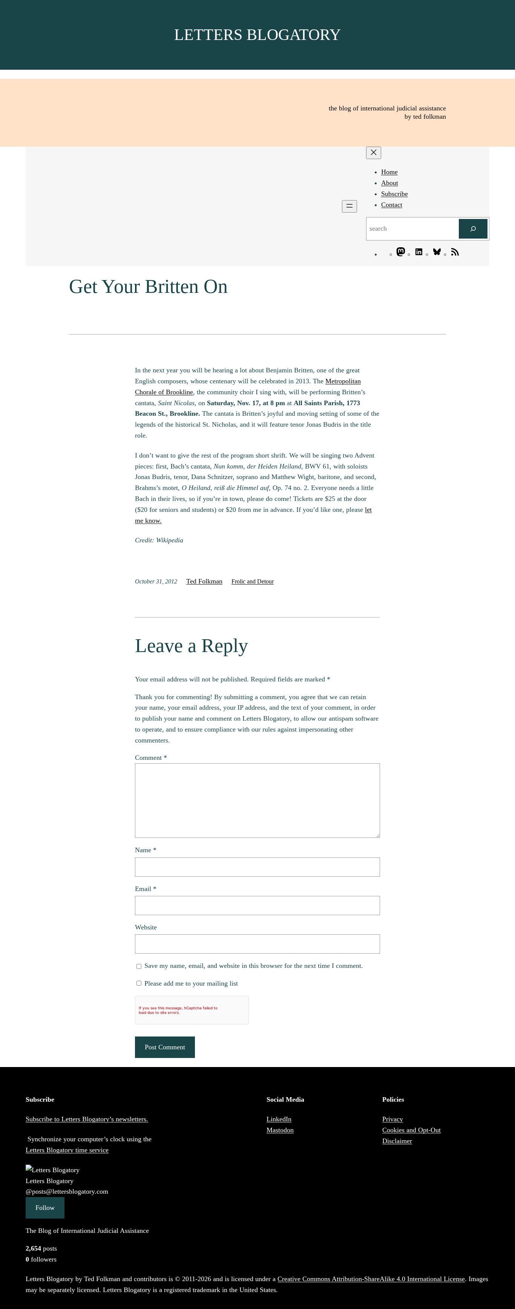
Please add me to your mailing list (190, 983)
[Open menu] (349, 206)
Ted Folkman (204, 581)
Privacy (392, 1119)
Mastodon (280, 1130)
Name (145, 850)
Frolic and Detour (252, 581)
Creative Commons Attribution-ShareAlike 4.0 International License (371, 1279)
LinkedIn (279, 1119)
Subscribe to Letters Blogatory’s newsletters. (87, 1119)
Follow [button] (45, 1207)
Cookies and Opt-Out (411, 1130)
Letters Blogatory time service (67, 1150)
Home (389, 172)
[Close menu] (373, 153)
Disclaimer (397, 1141)
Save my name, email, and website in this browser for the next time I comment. (253, 965)
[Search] (473, 229)
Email (145, 889)
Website (146, 927)
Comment (151, 757)
